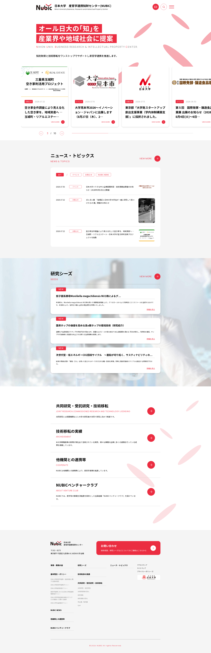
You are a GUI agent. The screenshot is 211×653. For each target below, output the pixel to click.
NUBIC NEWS (103, 174)
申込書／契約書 (83, 602)
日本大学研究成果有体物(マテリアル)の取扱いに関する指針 (61, 598)
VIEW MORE (145, 158)
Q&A (79, 605)
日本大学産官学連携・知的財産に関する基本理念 (62, 580)
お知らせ (88, 174)
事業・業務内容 (57, 565)
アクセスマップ (142, 565)
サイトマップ (141, 568)
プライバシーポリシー (144, 571)
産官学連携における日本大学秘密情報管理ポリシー (62, 593)
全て (60, 174)
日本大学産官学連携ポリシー (60, 585)
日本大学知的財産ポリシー (59, 588)
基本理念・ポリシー (58, 574)
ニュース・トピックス (119, 565)
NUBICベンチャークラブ (60, 628)
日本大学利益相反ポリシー (59, 603)
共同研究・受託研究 (84, 588)
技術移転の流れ (83, 598)
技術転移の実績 (84, 574)
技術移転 (80, 595)
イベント (75, 174)
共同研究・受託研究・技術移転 (90, 583)
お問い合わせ (156, 7)
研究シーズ (82, 565)
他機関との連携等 (58, 619)
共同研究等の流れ (83, 591)
